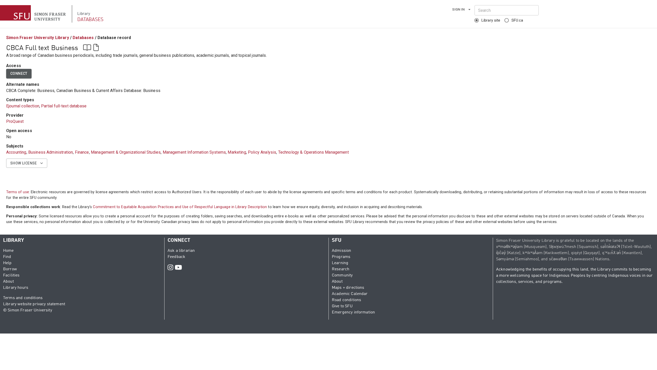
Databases (83, 37)
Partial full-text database (63, 106)
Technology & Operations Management (313, 152)
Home (8, 251)
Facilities (11, 275)
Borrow (10, 269)
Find (7, 257)
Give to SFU (342, 306)
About (8, 282)
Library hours (15, 288)
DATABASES (90, 19)
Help (7, 263)
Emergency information (353, 312)
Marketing (237, 152)
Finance (82, 152)
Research (340, 269)
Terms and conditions (23, 298)
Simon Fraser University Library (37, 37)
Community (342, 275)
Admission (341, 251)
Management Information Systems (194, 152)
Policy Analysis (262, 152)
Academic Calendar (350, 294)
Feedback (176, 257)
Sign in (458, 9)
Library (83, 14)
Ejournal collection (22, 106)
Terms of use (17, 192)
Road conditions (346, 300)
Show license (23, 163)
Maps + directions (348, 288)
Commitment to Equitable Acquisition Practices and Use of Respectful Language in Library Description (180, 207)
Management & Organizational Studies (126, 152)
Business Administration (50, 152)
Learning (340, 263)
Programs (341, 257)
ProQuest (15, 121)
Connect (18, 73)
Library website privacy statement (34, 304)
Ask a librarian (181, 251)
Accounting (16, 152)
